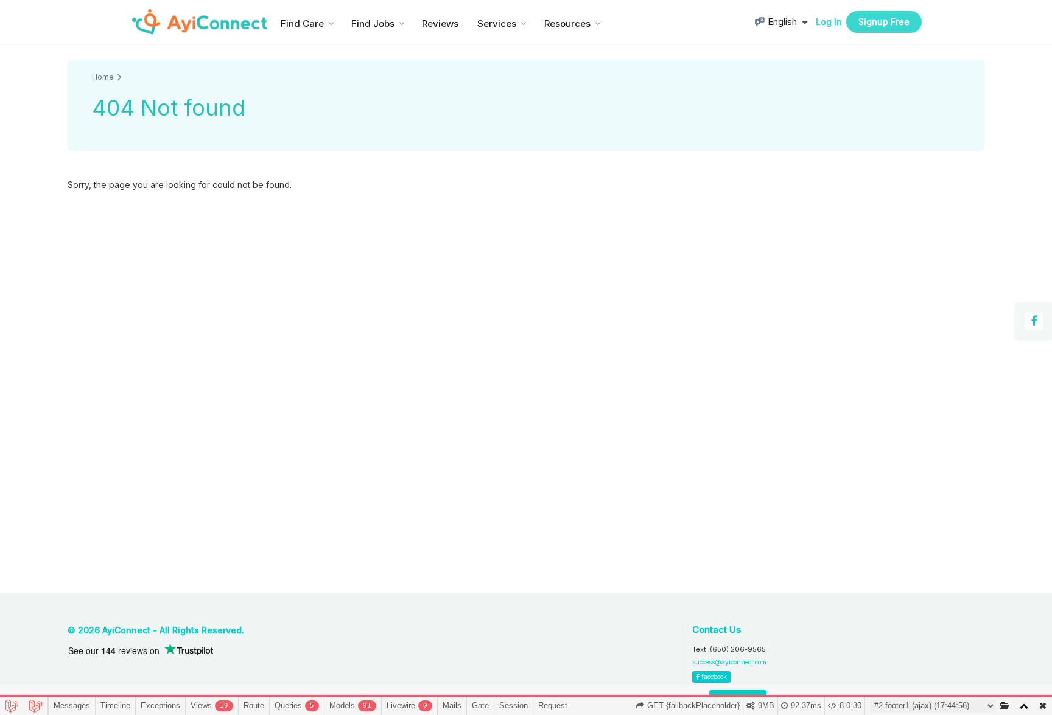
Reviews (440, 23)
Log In (829, 21)
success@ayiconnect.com (729, 662)
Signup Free (884, 21)
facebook (713, 676)
